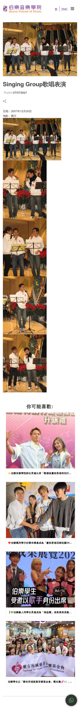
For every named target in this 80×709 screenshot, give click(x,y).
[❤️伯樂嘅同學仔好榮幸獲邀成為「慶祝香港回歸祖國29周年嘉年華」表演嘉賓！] (40, 510)
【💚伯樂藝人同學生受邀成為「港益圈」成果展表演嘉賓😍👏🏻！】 (41, 612)
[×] (71, 700)
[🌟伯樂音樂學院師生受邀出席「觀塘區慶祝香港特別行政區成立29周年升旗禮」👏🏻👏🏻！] (40, 440)
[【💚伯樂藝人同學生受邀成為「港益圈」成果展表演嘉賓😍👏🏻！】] (40, 579)
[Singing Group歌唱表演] (40, 49)
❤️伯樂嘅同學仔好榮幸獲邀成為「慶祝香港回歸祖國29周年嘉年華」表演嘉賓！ (41, 542)
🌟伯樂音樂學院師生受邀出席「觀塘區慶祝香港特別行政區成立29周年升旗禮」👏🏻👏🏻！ (41, 473)
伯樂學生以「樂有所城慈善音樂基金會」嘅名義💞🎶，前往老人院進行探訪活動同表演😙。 (41, 681)
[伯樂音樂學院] (21, 8)
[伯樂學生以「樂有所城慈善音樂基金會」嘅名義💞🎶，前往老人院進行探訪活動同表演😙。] (40, 649)
